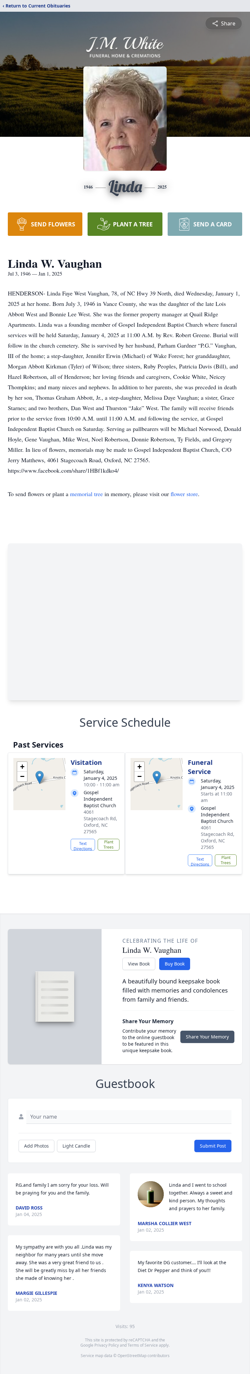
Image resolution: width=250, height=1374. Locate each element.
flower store (184, 494)
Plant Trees (109, 844)
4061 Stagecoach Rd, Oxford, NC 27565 (100, 822)
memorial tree (86, 494)
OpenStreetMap (132, 1355)
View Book (139, 964)
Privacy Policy (106, 1345)
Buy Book (175, 964)
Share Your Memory (207, 1037)
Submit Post (213, 1146)
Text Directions (83, 846)
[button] (39, 777)
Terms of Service (143, 1345)
